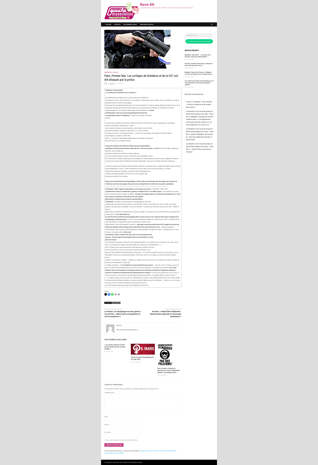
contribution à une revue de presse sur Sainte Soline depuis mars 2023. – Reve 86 (199, 114)
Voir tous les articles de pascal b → (127, 330)
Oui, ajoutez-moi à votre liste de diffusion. (121, 440)
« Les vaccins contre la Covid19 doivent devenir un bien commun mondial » (114, 347)
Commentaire (109, 392)
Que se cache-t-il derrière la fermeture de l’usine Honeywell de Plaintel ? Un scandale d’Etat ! (168, 370)
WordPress (134, 462)
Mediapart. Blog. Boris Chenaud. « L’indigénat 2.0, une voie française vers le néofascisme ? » (199, 73)
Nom (106, 416)
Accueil (108, 24)
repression (108, 72)
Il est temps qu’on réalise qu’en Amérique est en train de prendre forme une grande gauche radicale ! (199, 83)
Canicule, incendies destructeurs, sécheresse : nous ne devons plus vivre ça (199, 64)
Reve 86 (147, 4)
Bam (140, 462)
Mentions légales (146, 24)
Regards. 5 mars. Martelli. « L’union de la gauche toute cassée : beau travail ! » (199, 104)
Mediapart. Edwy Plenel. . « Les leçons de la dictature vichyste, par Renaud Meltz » (198, 56)
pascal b (112, 83)
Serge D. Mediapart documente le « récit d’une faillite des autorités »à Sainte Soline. (199, 136)
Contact (117, 24)
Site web (107, 432)
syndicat (116, 72)
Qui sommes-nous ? (130, 24)
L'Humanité (116, 303)
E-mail (107, 424)
